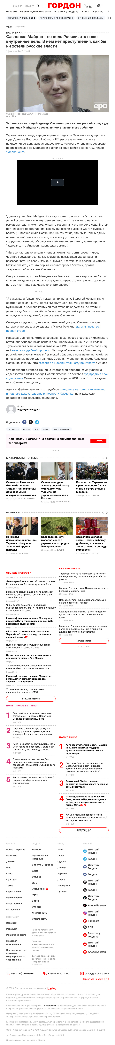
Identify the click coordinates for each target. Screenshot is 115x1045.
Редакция (11, 928)
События (95, 495)
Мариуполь (64, 885)
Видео (35, 900)
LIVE (34, 882)
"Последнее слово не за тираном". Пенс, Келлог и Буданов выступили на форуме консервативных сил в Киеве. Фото (86, 800)
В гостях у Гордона (66, 11)
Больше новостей (31, 699)
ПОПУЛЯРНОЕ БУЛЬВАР (22, 705)
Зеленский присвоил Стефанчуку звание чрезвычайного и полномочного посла (28, 667)
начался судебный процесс (31, 350)
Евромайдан (13, 429)
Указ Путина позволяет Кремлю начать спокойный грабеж (82, 601)
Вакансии (11, 922)
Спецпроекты (39, 918)
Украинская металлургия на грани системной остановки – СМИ (25, 690)
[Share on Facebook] (24, 422)
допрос (45, 429)
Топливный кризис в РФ (21, 18)
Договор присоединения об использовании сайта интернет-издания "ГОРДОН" (44, 960)
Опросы (36, 906)
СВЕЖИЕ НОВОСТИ (18, 572)
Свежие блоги (69, 568)
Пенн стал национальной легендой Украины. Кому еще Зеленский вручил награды (21, 543)
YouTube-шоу (39, 912)
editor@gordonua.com (97, 973)
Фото (35, 894)
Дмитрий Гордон (93, 851)
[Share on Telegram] (37, 422)
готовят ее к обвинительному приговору (67, 363)
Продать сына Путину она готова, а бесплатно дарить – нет (83, 589)
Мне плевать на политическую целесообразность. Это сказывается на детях (82, 614)
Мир (8, 867)
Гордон (9, 26)
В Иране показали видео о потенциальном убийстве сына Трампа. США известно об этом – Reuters (29, 594)
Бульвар (98, 11)
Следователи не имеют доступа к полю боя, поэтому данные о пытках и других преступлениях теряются (83, 629)
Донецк (62, 867)
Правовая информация (13, 942)
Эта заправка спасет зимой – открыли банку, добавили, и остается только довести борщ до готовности (91, 543)
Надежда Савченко (61, 429)
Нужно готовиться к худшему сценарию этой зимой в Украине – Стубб (28, 646)
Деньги (10, 861)
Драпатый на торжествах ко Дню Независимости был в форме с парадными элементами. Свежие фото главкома (34, 763)
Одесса (62, 861)
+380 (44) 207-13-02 (59, 973)
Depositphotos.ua (51, 1005)
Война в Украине (28, 499)
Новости (11, 11)
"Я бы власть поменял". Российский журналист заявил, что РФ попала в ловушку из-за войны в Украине (31, 608)
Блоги (85, 11)
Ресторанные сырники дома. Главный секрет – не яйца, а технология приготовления (33, 780)
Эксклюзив (38, 888)
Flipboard (93, 920)
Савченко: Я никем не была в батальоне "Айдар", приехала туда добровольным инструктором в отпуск (21, 489)
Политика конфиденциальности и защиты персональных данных (43, 945)
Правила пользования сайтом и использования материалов (44, 933)
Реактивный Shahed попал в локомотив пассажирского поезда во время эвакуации (87, 784)
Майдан (26, 429)
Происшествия (14, 897)
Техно (9, 885)
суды (36, 429)
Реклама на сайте (16, 934)
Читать (98, 441)
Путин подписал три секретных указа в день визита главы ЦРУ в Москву (28, 656)
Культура (11, 879)
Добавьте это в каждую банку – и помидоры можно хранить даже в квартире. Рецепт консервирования (33, 731)
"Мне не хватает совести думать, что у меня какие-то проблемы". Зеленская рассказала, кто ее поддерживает (34, 746)
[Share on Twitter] (31, 422)
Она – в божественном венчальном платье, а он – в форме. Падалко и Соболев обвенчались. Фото (32, 716)
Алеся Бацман (97, 905)
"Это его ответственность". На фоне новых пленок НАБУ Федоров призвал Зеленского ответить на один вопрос (86, 749)
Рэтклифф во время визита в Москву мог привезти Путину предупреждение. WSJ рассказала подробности (29, 621)
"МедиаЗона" (15, 152)
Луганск (62, 891)
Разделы (36, 844)
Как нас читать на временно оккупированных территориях (16, 955)
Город (61, 844)
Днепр (61, 879)
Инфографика (14, 903)
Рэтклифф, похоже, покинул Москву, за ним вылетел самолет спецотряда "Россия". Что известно (28, 679)
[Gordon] (64, 6)
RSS (90, 927)
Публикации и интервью (35, 11)
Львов (61, 855)
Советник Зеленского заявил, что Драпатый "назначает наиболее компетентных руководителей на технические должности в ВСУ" (84, 767)
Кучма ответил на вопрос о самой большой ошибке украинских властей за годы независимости (86, 817)
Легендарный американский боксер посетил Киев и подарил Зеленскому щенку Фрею (30, 582)
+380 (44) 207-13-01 (22, 973)
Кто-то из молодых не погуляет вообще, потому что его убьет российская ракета (82, 576)
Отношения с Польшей (91, 18)
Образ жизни (13, 891)
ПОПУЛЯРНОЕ (68, 737)
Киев (60, 849)
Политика (21, 26)
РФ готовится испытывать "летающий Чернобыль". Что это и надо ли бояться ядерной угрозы (28, 634)
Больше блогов (83, 641)
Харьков (62, 873)
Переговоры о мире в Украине (56, 18)
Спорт (9, 873)
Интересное (13, 909)
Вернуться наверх (92, 979)
